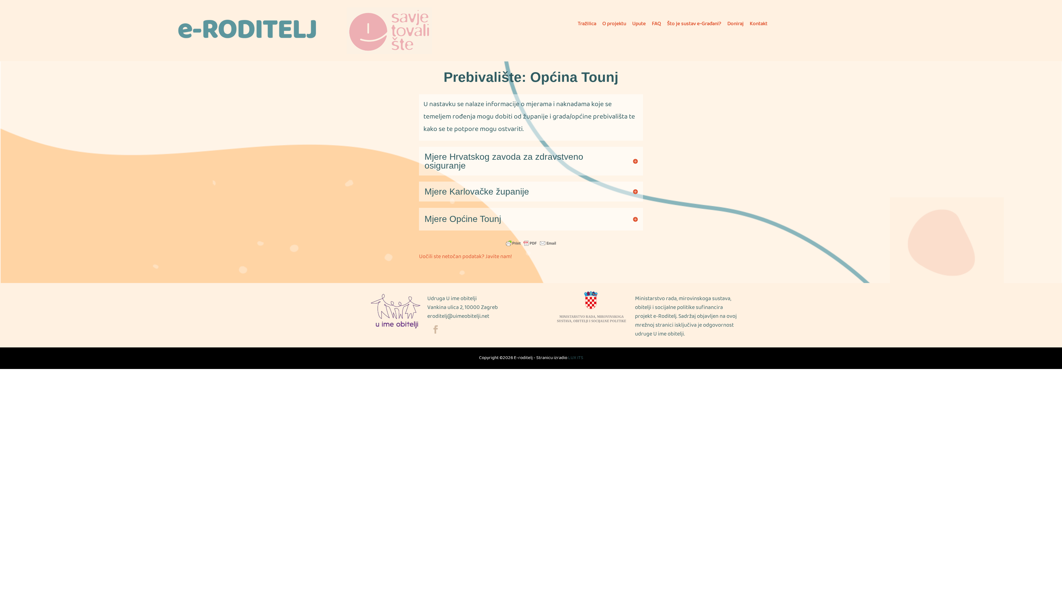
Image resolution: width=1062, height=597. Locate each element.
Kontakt (758, 25)
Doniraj (735, 25)
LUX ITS (575, 358)
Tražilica (587, 25)
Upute (639, 25)
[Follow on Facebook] (435, 329)
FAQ (656, 25)
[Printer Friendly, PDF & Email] (531, 243)
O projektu (614, 25)
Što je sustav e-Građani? (694, 25)
